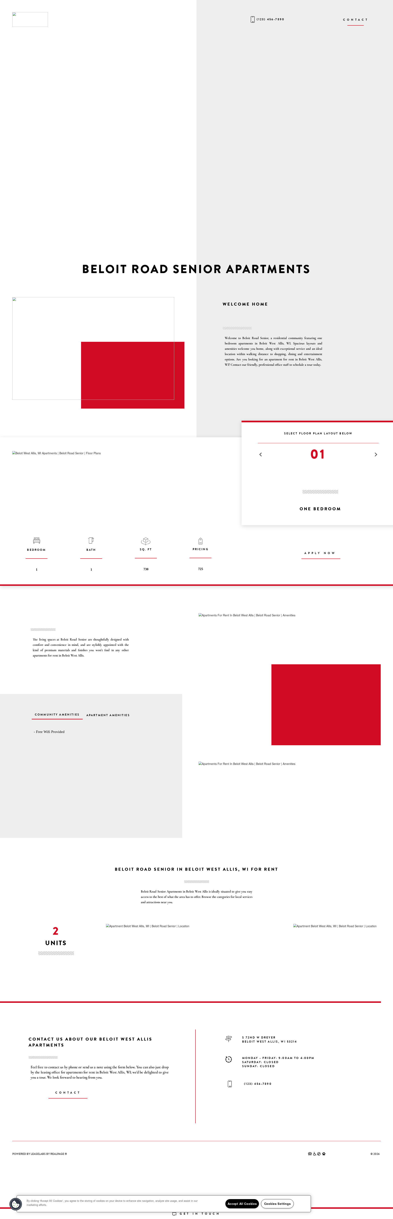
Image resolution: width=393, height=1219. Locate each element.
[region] (163, 1203)
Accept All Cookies (242, 1204)
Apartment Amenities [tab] (108, 715)
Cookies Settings (277, 1204)
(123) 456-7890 (271, 19)
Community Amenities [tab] (57, 715)
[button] (15, 1204)
